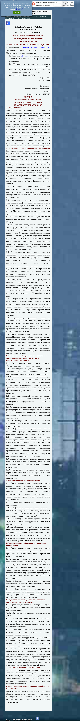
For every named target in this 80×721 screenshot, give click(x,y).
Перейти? (19, 9)
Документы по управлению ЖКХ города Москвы (26, 17)
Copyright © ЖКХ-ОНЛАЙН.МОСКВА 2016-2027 (19, 720)
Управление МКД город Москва (23, 16)
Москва (8, 16)
